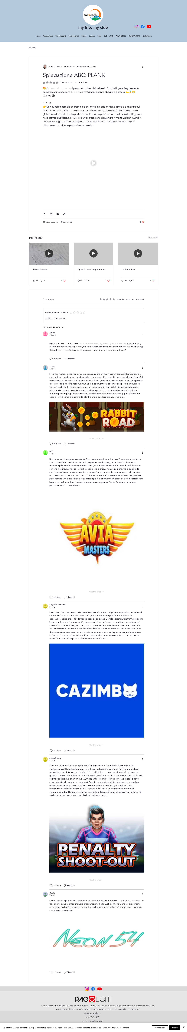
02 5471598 (93, 1017)
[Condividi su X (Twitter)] (51, 213)
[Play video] (93, 163)
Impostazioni (159, 1027)
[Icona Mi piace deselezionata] (51, 359)
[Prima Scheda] (49, 254)
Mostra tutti (153, 237)
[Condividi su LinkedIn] (57, 213)
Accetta (175, 1027)
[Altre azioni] (142, 66)
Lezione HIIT (128, 269)
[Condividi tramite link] (64, 213)
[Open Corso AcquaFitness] (93, 254)
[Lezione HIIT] (138, 254)
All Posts (32, 48)
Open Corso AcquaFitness (91, 269)
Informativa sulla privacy (118, 1027)
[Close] (183, 1027)
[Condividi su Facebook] (44, 213)
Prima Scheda (40, 269)
